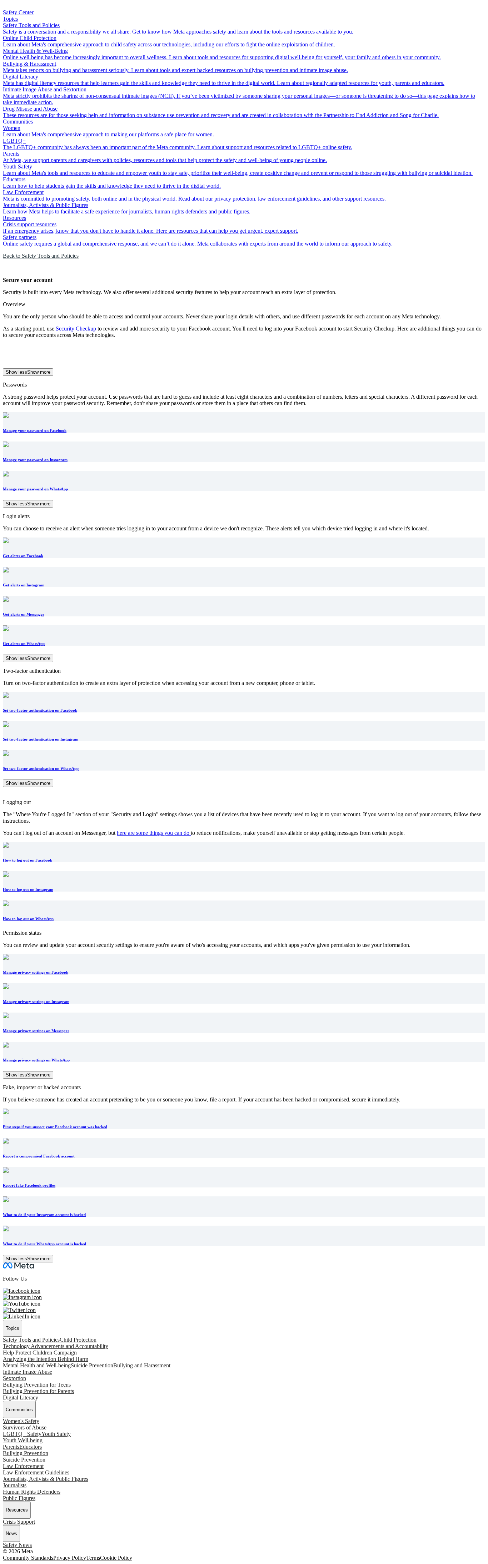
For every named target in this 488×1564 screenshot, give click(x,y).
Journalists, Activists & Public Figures (45, 1479)
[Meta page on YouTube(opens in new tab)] (21, 1304)
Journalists (14, 1485)
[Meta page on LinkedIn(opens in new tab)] (21, 1316)
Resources (14, 218)
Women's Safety (21, 1421)
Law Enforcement (23, 1466)
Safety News (17, 1545)
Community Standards (28, 1558)
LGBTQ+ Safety (22, 1434)
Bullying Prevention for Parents (38, 1391)
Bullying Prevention (25, 1453)
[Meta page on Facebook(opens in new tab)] (21, 1291)
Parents (11, 1447)
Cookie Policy (116, 1558)
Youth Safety (56, 1434)
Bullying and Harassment (141, 1365)
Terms (93, 1558)
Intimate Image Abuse (27, 1372)
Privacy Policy (69, 1558)
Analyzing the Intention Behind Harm (45, 1359)
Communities (18, 121)
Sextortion (14, 1378)
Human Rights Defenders (31, 1492)
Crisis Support (19, 1522)
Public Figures (19, 1498)
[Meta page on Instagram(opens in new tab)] (22, 1297)
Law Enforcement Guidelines (36, 1472)
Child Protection (78, 1340)
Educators (30, 1447)
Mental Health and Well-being (37, 1365)
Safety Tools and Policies (31, 1340)
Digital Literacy (20, 1397)
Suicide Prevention (92, 1365)
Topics (10, 19)
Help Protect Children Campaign (40, 1352)
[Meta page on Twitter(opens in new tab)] (19, 1310)
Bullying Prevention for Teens (37, 1385)
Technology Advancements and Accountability (55, 1346)
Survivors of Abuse (24, 1427)
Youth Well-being (23, 1440)
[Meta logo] (18, 1266)
